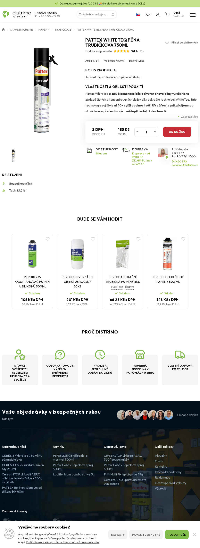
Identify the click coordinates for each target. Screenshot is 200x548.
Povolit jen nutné (146, 534)
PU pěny (43, 29)
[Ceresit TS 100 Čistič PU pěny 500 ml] (167, 254)
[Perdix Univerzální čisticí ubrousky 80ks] (77, 254)
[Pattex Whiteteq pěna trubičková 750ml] (42, 90)
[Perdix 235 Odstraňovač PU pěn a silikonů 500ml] (32, 254)
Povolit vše (177, 534)
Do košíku (177, 132)
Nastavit (117, 534)
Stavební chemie (21, 29)
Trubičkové (63, 29)
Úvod (3, 29)
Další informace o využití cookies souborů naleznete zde (62, 542)
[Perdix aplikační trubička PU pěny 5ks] (122, 254)
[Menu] (192, 14)
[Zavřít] (194, 534)
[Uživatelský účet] (158, 14)
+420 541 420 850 (46, 13)
